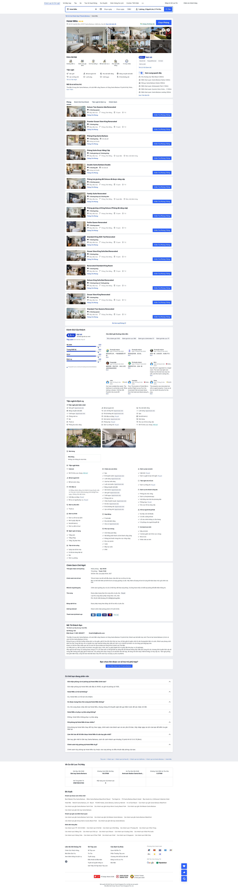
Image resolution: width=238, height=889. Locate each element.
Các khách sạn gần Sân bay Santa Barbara (78, 810)
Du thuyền (103, 3)
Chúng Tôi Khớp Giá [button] (148, 24)
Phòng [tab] (69, 102)
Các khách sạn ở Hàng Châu (73, 835)
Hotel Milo (72, 21)
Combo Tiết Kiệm (133, 3)
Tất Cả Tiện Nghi (72, 79)
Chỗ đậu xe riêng (109, 416)
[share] (184, 872)
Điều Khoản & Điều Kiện (95, 859)
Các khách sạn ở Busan (106, 831)
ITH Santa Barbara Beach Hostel (131, 799)
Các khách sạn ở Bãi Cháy (143, 835)
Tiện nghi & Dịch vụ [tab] (99, 102)
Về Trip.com (91, 850)
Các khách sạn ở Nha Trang (147, 828)
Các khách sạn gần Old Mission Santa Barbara (142, 806)
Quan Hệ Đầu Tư (116, 850)
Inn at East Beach (132, 802)
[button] (143, 3)
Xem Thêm (70, 89)
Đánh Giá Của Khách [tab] (81, 102)
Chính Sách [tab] (113, 102)
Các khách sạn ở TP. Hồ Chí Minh (75, 828)
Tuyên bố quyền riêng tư (95, 862)
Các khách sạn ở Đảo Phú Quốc (144, 831)
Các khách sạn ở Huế (108, 835)
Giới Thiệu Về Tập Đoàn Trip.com (98, 865)
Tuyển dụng (91, 856)
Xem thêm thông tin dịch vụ (73, 856)
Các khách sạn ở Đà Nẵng (111, 828)
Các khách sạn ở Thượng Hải (129, 828)
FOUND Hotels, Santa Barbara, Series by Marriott (110, 802)
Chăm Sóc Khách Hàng (72, 850)
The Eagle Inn (116, 799)
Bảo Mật (113, 862)
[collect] (184, 866)
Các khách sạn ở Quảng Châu (124, 831)
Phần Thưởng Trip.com (117, 853)
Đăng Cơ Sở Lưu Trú (117, 859)
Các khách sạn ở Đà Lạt (90, 831)
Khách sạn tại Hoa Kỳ (122, 759)
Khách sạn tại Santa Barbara (155, 759)
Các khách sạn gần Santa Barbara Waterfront (152, 802)
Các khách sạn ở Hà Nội (94, 828)
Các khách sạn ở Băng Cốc (73, 831)
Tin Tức (90, 853)
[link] (171, 3)
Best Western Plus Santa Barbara (75, 799)
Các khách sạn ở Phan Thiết (92, 835)
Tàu (75, 3)
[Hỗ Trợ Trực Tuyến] (184, 879)
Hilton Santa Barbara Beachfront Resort (98, 799)
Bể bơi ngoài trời (109, 408)
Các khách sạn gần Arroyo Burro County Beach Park (110, 806)
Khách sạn (110, 759)
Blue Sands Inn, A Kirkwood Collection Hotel (156, 799)
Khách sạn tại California (137, 759)
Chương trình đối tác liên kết (119, 856)
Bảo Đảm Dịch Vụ (70, 853)
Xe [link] (80, 3)
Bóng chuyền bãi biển (75, 410)
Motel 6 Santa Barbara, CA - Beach (83, 802)
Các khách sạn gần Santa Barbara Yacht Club (79, 806)
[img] (87, 40)
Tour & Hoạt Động (90, 3)
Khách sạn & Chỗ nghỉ (52, 3)
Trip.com (103, 759)
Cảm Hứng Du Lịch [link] (117, 3)
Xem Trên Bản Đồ (144, 95)
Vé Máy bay (67, 3)
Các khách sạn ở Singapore (125, 835)
